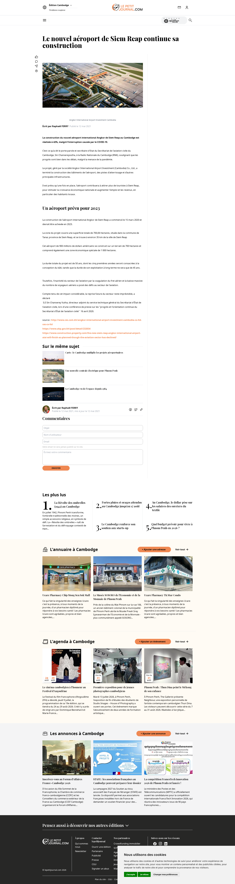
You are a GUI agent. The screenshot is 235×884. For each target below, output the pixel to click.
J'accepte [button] (130, 874)
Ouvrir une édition (101, 846)
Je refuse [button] (144, 874)
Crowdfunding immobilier (127, 843)
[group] (183, 19)
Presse (95, 859)
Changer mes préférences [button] (165, 874)
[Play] (183, 20)
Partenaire (97, 851)
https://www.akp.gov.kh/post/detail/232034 (66, 328)
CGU (94, 864)
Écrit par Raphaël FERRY (55, 126)
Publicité (96, 855)
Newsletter (80, 851)
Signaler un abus (100, 868)
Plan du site (101, 879)
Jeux (116, 864)
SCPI (116, 847)
